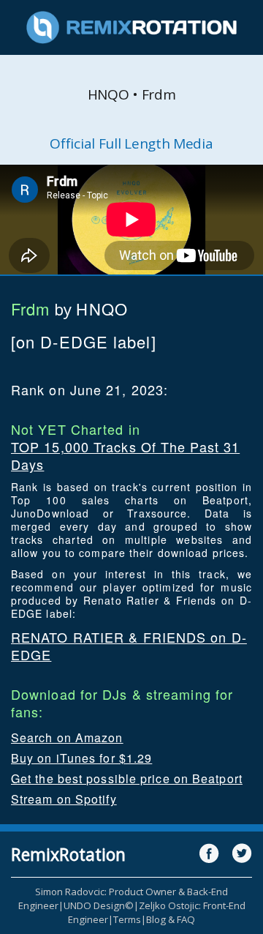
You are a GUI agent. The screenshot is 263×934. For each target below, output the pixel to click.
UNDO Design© (99, 905)
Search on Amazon (67, 737)
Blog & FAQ (170, 919)
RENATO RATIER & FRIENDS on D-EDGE (129, 645)
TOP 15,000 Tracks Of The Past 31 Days (125, 455)
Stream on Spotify (64, 799)
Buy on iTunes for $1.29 (81, 758)
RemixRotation (68, 854)
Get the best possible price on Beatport (127, 778)
